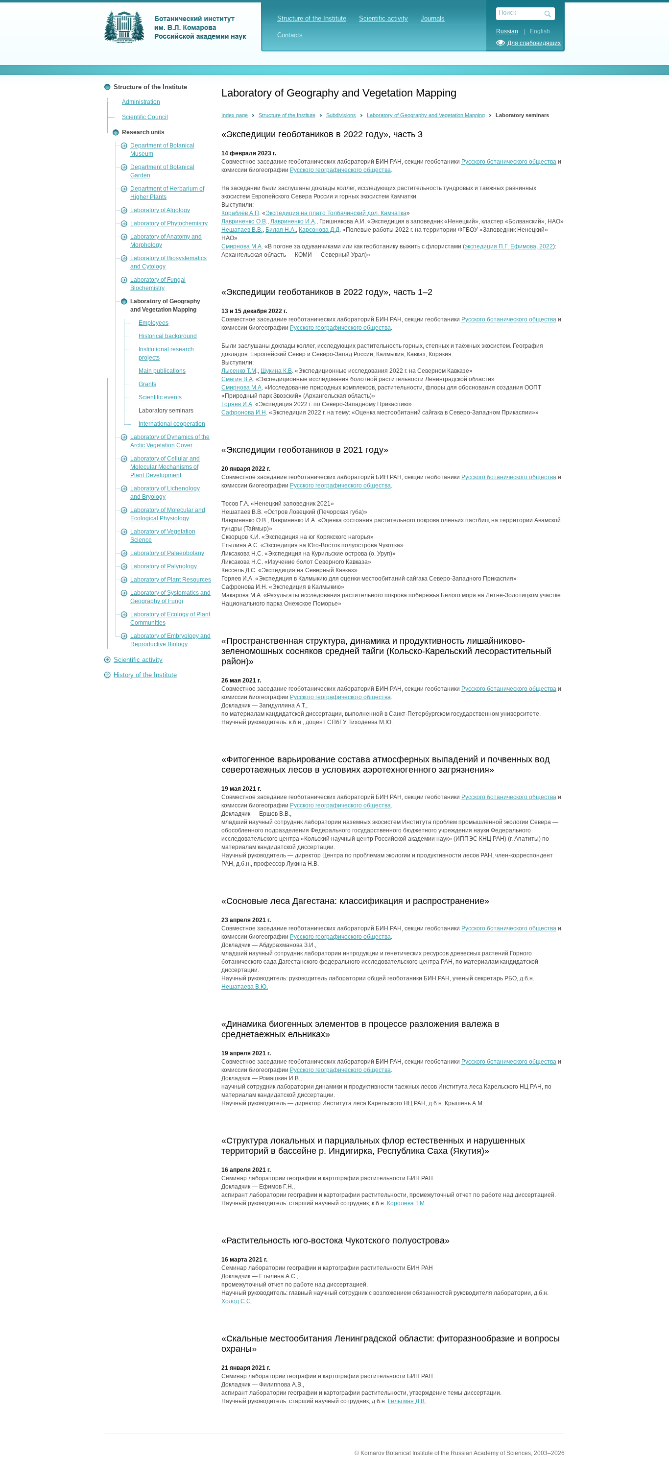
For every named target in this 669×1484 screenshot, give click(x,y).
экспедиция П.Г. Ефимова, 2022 (509, 246)
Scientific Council (145, 117)
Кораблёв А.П (240, 213)
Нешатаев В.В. (242, 229)
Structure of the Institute (311, 18)
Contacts (290, 35)
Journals (433, 18)
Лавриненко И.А (292, 221)
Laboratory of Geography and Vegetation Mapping (426, 115)
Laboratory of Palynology (163, 566)
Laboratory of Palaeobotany (167, 553)
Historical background (168, 336)
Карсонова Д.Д (319, 229)
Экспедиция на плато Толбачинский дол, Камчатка (335, 213)
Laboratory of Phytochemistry (169, 223)
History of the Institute (145, 675)
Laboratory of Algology (160, 210)
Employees (153, 322)
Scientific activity (383, 18)
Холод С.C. (236, 1301)
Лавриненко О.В (243, 221)
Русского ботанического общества (508, 161)
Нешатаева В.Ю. (244, 986)
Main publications (162, 370)
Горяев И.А (236, 404)
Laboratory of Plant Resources (170, 579)
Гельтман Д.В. (407, 1401)
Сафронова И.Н (243, 412)
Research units (143, 132)
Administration (141, 101)
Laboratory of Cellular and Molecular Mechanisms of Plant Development (165, 467)
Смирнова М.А (241, 246)
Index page (234, 115)
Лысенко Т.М (238, 370)
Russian (507, 31)
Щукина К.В (276, 370)
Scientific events (160, 397)
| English (535, 31)
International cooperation (172, 423)
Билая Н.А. (280, 229)
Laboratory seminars (166, 410)
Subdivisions (341, 115)
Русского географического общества (340, 170)
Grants (147, 384)
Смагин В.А (237, 379)
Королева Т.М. (406, 1203)
